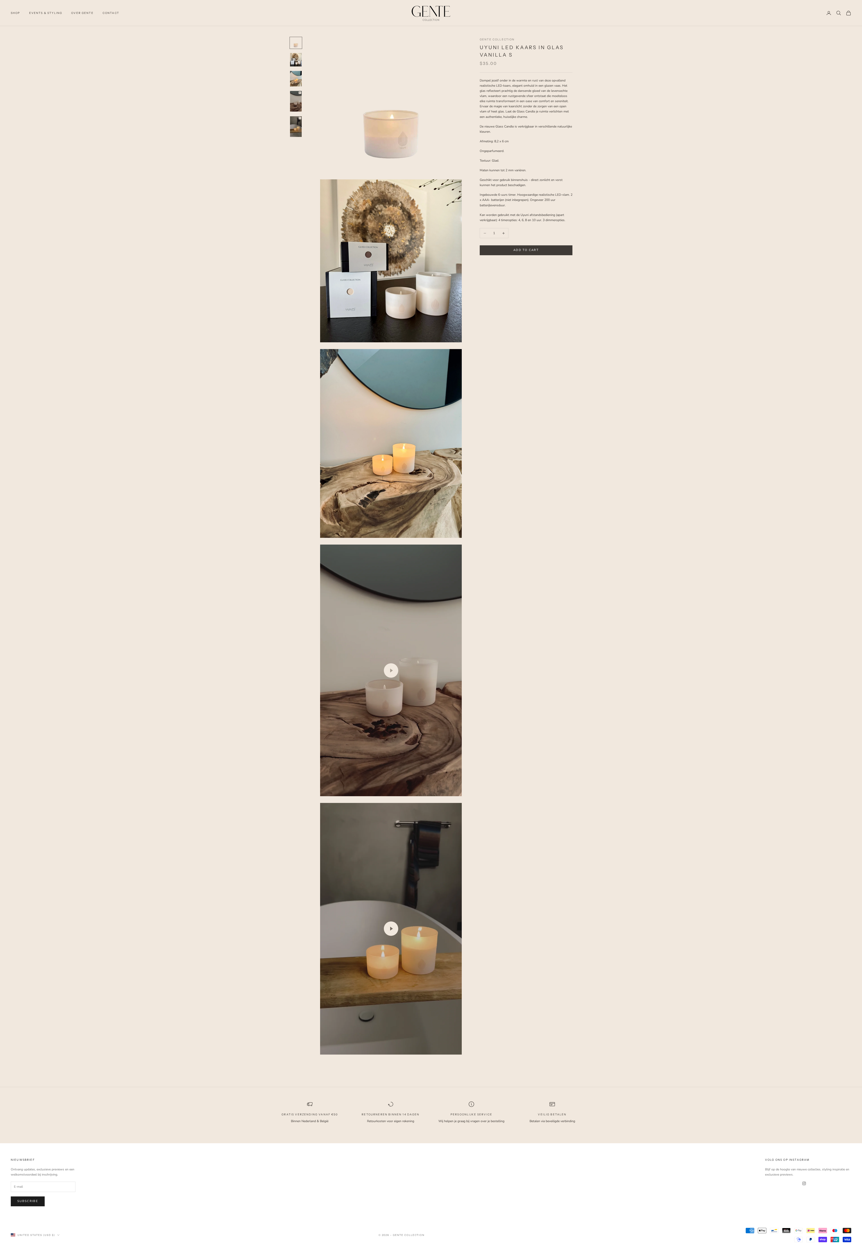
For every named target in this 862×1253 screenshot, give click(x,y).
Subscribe (27, 1201)
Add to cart (526, 250)
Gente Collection (497, 39)
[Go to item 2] (296, 60)
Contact (111, 13)
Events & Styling (45, 13)
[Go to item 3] (296, 78)
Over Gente (82, 13)
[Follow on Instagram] (804, 1183)
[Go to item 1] (296, 43)
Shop (15, 13)
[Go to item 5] (296, 126)
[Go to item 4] (296, 101)
